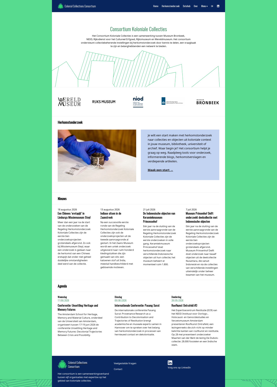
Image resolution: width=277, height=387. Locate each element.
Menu (203, 6)
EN (212, 6)
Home (155, 6)
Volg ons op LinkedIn (179, 367)
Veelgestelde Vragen (125, 363)
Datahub (186, 6)
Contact (118, 369)
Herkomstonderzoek (170, 6)
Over (196, 6)
